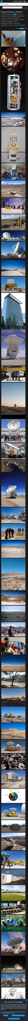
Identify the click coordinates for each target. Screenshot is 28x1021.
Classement (22, 28)
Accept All (6, 1015)
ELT (8, 16)
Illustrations (4, 19)
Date (26, 28)
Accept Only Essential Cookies (18, 1015)
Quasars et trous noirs (6, 23)
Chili (22, 14)
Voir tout (3, 14)
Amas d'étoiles (4, 25)
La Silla (10, 19)
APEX (18, 14)
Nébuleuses (16, 19)
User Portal (20, 1)
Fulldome (3, 18)
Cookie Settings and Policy (14, 1018)
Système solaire (16, 23)
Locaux (15, 21)
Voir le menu (5, 4)
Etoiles (10, 25)
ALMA (15, 14)
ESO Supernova (13, 16)
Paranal (22, 19)
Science (15, 1)
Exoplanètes (21, 16)
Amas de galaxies (15, 18)
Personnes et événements (7, 21)
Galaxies (8, 18)
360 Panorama (9, 14)
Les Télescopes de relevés (19, 25)
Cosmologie (3, 16)
